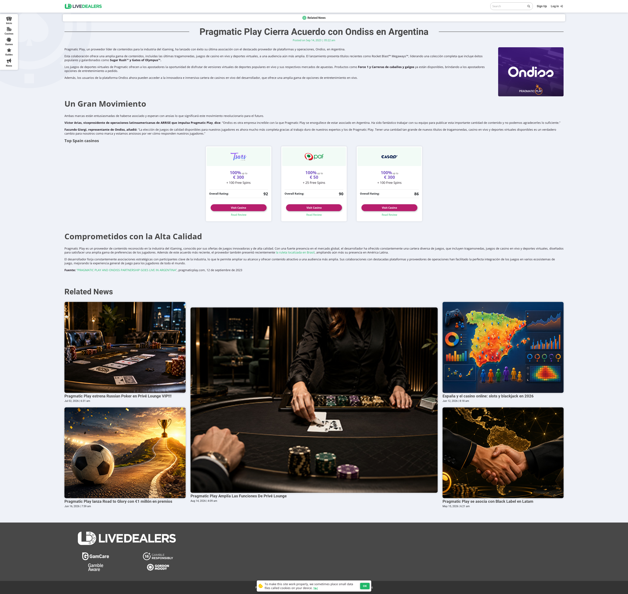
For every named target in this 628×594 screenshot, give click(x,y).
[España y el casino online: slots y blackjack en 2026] (503, 347)
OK (365, 586)
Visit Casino (238, 208)
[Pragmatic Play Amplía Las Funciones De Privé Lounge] (314, 400)
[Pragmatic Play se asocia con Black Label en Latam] (503, 452)
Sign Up (542, 6)
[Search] (528, 6)
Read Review (238, 215)
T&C (315, 588)
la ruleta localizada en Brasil (295, 252)
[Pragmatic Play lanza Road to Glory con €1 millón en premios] (125, 452)
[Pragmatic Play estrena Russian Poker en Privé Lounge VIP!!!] (125, 347)
